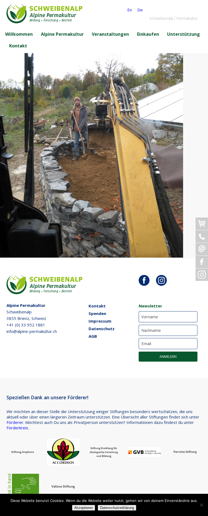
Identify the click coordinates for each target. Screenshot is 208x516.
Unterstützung (183, 34)
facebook (144, 280)
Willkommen (19, 34)
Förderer (14, 422)
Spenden (97, 313)
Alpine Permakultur (62, 34)
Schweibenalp (161, 18)
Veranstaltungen (110, 34)
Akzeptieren (83, 508)
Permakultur (187, 18)
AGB (93, 336)
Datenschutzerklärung (117, 508)
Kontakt (18, 46)
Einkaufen (148, 34)
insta (161, 280)
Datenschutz (102, 328)
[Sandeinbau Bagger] (91, 256)
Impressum (100, 321)
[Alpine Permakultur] (44, 21)
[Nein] (201, 505)
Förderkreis (17, 427)
